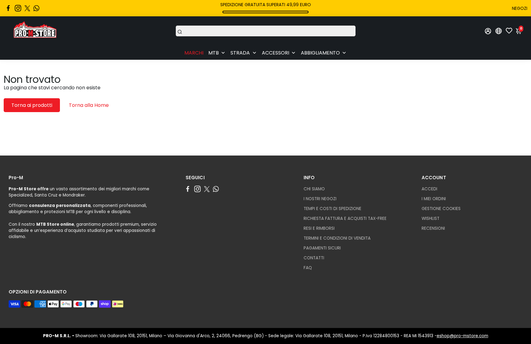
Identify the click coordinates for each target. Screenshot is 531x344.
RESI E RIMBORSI (319, 228)
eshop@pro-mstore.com (462, 336)
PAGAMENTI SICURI (322, 248)
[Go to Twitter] (27, 8)
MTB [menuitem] (213, 52)
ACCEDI (429, 189)
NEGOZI (519, 8)
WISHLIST (430, 218)
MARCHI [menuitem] (193, 52)
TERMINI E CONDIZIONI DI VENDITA (337, 238)
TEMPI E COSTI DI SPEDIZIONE (332, 209)
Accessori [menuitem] (275, 52)
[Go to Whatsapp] (36, 8)
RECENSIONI (433, 228)
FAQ (308, 268)
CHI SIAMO (314, 189)
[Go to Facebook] (8, 8)
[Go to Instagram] (18, 8)
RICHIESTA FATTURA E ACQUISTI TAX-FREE (345, 218)
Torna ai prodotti (31, 105)
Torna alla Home (89, 105)
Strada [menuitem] (240, 52)
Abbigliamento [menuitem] (320, 52)
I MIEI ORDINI (434, 199)
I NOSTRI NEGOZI (320, 199)
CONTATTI (314, 258)
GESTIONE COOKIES (441, 209)
